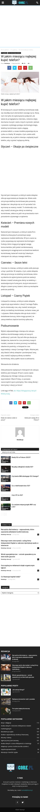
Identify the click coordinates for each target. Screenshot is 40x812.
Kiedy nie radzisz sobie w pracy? (9, 419)
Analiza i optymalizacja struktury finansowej (14, 735)
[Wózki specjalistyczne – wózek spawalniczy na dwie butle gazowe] (6, 677)
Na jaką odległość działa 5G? (22, 467)
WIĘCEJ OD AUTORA (8, 452)
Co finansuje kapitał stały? (10, 577)
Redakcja (7, 63)
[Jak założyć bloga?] (6, 692)
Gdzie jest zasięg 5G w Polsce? (32, 419)
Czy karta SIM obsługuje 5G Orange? (25, 476)
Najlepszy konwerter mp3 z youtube (23, 699)
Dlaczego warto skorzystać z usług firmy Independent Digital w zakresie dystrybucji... (25, 667)
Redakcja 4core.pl (6, 534)
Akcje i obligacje (6, 723)
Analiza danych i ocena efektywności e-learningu (16, 743)
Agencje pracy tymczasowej (10, 740)
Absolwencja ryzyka (7, 732)
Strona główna (5, 50)
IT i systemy (4, 53)
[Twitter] (23, 802)
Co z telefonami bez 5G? (21, 486)
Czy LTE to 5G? (17, 495)
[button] (37, 2)
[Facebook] (17, 802)
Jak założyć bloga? (18, 689)
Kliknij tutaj (5, 394)
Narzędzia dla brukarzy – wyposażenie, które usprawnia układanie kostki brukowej (24, 657)
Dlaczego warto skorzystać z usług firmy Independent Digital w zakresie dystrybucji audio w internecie (19, 543)
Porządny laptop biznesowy (21, 708)
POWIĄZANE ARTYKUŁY (9, 449)
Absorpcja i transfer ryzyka (9, 752)
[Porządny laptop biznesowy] (6, 711)
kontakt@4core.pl (27, 790)
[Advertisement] (20, 26)
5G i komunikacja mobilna (14, 53)
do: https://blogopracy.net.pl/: (25, 391)
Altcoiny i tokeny (6, 737)
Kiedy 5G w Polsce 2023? (21, 457)
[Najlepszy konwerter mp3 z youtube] (6, 701)
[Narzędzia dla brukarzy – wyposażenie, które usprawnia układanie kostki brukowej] (6, 657)
